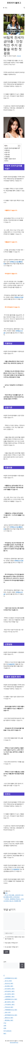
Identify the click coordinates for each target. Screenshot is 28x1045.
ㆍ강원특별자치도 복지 (10, 978)
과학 (5, 1025)
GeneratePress (14, 1042)
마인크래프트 (7, 1031)
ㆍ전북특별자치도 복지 (10, 1010)
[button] (24, 7)
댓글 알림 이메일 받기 (11, 943)
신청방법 (7, 156)
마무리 (6, 161)
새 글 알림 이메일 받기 (11, 947)
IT (4, 975)
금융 (6, 893)
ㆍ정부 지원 (7, 1012)
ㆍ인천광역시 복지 (9, 1004)
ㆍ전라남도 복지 (8, 1007)
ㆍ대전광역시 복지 (9, 991)
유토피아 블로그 (14, 3)
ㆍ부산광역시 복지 (9, 994)
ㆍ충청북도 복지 (8, 1020)
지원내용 (7, 154)
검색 (5, 961)
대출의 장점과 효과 (10, 159)
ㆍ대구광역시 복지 (9, 988)
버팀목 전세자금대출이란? (12, 148)
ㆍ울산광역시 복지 (9, 1002)
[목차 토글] (18, 146)
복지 (5, 1033)
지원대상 (7, 150)
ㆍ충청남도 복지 (8, 1017)
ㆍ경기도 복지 (8, 981)
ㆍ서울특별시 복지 (9, 996)
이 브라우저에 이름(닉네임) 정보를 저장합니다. (14, 938)
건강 (5, 1023)
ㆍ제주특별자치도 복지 (10, 1015)
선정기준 (7, 152)
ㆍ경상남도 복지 (8, 983)
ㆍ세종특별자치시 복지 (10, 999)
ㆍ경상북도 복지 (8, 986)
